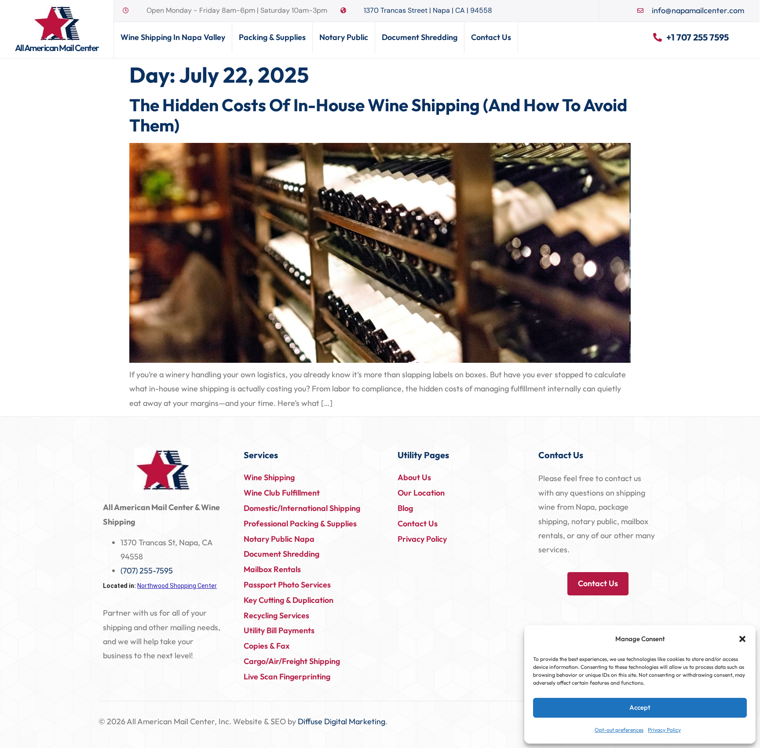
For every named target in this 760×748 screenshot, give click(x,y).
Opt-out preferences (619, 729)
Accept (639, 707)
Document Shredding (419, 37)
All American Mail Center (57, 47)
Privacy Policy (664, 729)
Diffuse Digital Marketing (341, 721)
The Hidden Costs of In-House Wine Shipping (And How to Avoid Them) (378, 115)
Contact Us (491, 37)
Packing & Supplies (272, 37)
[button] (742, 639)
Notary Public (343, 37)
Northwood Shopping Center (177, 585)
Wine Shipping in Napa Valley (173, 37)
